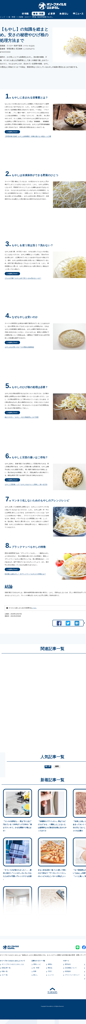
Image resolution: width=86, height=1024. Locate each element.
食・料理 (36, 968)
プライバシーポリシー (72, 975)
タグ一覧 (5, 975)
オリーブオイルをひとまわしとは (13, 964)
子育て (50, 971)
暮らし (35, 975)
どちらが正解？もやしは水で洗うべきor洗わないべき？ (23, 278)
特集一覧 (5, 971)
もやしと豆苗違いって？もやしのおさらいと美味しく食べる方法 (26, 484)
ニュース (51, 975)
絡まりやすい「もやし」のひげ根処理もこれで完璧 (21, 417)
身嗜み (50, 964)
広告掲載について (71, 968)
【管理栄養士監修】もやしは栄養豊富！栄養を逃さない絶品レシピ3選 (28, 136)
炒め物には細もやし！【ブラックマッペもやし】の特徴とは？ (25, 574)
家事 (34, 971)
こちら (34, 608)
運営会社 (68, 964)
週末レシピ (37, 964)
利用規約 (68, 971)
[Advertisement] (32, 701)
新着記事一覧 (6, 968)
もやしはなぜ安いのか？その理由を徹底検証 (19, 347)
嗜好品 (50, 968)
